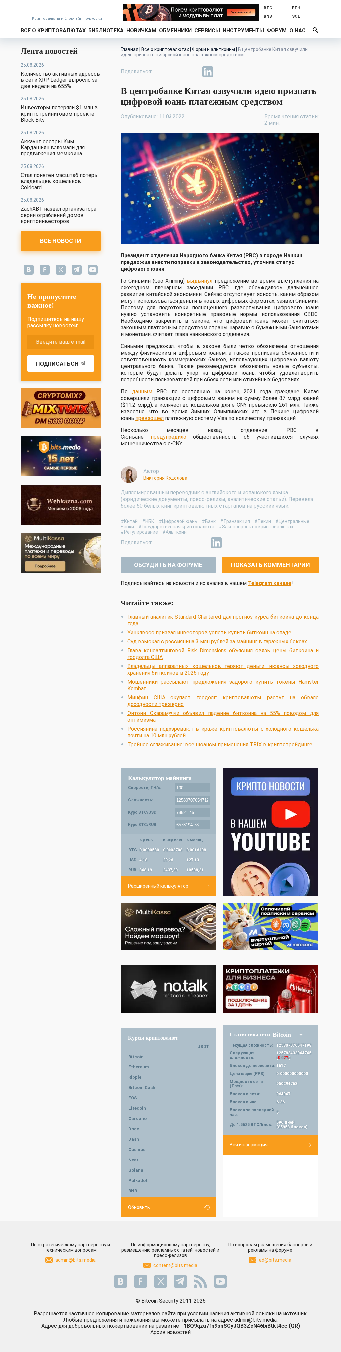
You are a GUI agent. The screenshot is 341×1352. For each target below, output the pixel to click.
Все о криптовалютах (53, 30)
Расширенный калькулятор (158, 886)
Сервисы (207, 30)
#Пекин (262, 521)
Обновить (139, 1207)
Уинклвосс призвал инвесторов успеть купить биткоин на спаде (209, 632)
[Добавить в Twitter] (177, 71)
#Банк (209, 521)
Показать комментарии (270, 564)
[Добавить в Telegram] (192, 71)
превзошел (149, 418)
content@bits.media (175, 1265)
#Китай (129, 521)
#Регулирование (139, 532)
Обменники (175, 30)
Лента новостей (49, 51)
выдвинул (199, 281)
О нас (297, 30)
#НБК (148, 521)
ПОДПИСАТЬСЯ (57, 364)
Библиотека (106, 30)
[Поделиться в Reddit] (238, 71)
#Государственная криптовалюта (176, 526)
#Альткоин (174, 532)
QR (294, 1326)
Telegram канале (269, 583)
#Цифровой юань (178, 521)
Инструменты (243, 30)
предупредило (168, 437)
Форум (277, 30)
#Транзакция (235, 521)
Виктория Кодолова (165, 478)
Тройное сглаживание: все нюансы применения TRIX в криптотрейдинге (219, 744)
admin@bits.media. (256, 1320)
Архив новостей (170, 1332)
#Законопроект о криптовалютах (256, 526)
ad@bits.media (275, 1260)
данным (142, 391)
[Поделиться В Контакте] (223, 71)
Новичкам (141, 30)
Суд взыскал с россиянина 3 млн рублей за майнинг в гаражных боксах (217, 641)
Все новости (60, 240)
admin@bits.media (75, 1260)
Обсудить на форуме (168, 564)
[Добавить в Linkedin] (207, 71)
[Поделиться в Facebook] (162, 71)
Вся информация (249, 1144)
